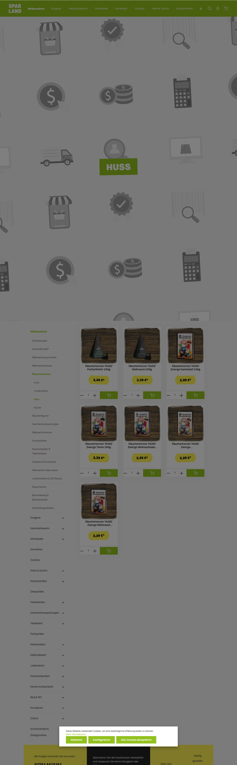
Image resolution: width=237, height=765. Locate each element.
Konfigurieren (101, 739)
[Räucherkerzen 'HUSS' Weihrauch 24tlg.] (142, 346)
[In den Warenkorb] (109, 395)
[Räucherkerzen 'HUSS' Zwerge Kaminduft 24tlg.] (185, 346)
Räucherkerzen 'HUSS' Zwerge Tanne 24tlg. (99, 445)
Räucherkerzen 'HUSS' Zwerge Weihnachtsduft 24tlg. (142, 445)
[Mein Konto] (217, 8)
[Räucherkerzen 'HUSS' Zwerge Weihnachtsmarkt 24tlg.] (185, 423)
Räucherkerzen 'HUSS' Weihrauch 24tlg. (142, 368)
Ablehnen (76, 739)
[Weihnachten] (35, 8)
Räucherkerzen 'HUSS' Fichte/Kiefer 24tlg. (99, 368)
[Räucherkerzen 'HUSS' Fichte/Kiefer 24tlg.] (99, 346)
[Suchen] (209, 8)
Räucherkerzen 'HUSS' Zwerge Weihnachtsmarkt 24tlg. (185, 445)
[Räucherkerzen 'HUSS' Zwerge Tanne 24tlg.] (99, 423)
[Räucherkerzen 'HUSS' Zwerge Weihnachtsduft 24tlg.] (142, 423)
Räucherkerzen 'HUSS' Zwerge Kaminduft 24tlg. (186, 368)
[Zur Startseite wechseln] (15, 8)
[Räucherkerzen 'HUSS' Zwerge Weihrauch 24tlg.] (99, 501)
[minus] (82, 395)
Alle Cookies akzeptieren (136, 739)
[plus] (95, 395)
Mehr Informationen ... (77, 734)
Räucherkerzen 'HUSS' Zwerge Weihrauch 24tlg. (99, 523)
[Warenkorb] (226, 8)
